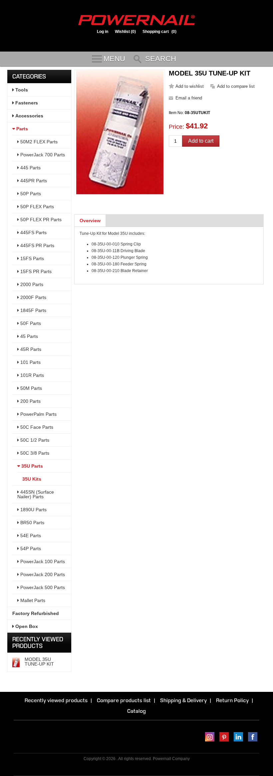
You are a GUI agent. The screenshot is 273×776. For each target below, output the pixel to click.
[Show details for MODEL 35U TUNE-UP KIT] (16, 662)
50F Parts (30, 323)
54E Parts (30, 535)
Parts (21, 128)
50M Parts (30, 388)
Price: (176, 126)
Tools (21, 89)
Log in (102, 31)
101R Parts (31, 375)
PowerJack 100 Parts (42, 561)
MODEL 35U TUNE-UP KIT (39, 662)
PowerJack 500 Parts (42, 587)
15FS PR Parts (35, 271)
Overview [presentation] (90, 220)
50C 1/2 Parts (34, 440)
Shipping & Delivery (183, 700)
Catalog (136, 711)
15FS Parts (31, 258)
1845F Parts (32, 310)
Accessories (28, 115)
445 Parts (30, 167)
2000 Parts (31, 284)
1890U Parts (33, 509)
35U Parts (31, 466)
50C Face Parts (36, 427)
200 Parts (30, 401)
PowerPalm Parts (38, 414)
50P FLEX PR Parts (40, 219)
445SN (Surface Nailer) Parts (35, 494)
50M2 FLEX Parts (38, 141)
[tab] (90, 221)
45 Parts (28, 336)
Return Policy (232, 700)
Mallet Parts (32, 600)
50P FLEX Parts (36, 206)
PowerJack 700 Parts (42, 154)
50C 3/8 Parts (34, 453)
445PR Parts (33, 180)
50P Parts (30, 193)
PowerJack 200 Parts (42, 574)
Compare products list (124, 700)
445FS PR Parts (36, 245)
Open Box (26, 626)
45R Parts (30, 349)
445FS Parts (33, 232)
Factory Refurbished (35, 613)
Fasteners (26, 102)
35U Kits (31, 479)
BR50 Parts (31, 522)
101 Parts (30, 362)
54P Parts (30, 548)
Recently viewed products (56, 700)
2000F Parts (32, 297)
